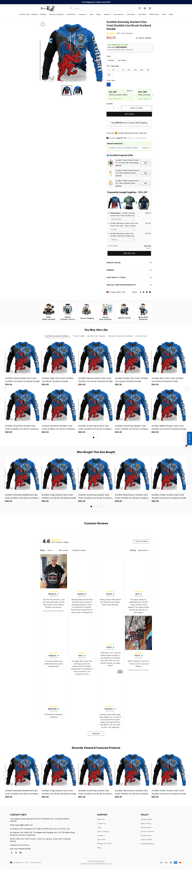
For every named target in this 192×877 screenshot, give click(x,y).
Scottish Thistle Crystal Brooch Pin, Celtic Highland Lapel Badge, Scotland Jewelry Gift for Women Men (127, 182)
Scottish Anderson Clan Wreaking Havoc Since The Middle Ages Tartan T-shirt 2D (54, 611)
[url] (124, 33)
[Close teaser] (186, 446)
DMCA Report (35, 862)
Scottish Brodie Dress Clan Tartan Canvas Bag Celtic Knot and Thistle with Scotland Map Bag (138, 670)
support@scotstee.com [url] (23, 825)
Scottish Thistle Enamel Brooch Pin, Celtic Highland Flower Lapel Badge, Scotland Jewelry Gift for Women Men (127, 171)
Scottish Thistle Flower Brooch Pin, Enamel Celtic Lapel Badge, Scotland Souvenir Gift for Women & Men (127, 161)
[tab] (93, 437)
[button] (189, 438)
